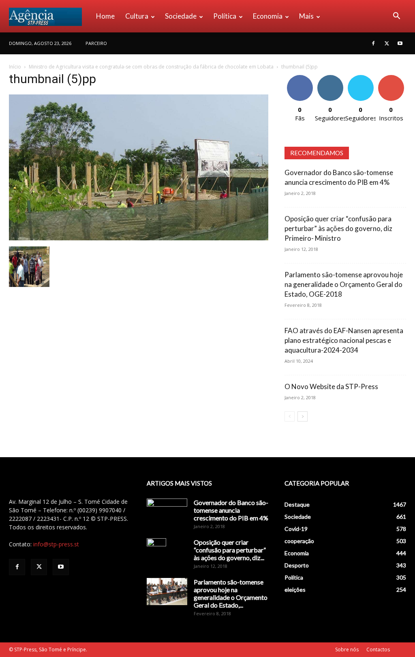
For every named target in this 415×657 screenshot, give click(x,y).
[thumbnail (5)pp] (138, 238)
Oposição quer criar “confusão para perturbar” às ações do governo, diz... (230, 549)
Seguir (330, 78)
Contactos (378, 649)
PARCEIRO (96, 43)
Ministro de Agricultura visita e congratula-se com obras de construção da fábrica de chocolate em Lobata (151, 66)
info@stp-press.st (56, 544)
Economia (267, 16)
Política (224, 16)
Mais (306, 16)
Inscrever (391, 78)
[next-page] (302, 416)
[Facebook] (373, 43)
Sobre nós (347, 649)
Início (15, 66)
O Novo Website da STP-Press (331, 386)
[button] (396, 17)
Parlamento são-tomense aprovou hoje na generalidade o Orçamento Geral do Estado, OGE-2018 (344, 284)
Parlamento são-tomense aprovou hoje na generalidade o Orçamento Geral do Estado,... (230, 593)
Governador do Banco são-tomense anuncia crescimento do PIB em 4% (231, 510)
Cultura (136, 16)
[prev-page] (290, 416)
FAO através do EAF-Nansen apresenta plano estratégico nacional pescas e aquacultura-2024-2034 (344, 340)
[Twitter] (387, 43)
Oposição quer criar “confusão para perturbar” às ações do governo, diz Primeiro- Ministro (338, 228)
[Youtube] (400, 43)
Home (105, 16)
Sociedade (181, 16)
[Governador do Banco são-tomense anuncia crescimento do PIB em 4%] (167, 513)
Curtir (300, 78)
